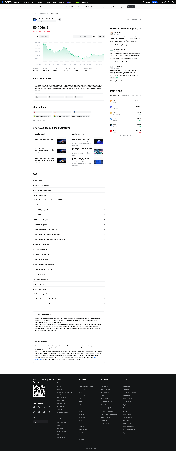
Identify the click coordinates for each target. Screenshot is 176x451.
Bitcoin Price (127, 414)
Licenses (59, 416)
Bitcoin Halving (127, 398)
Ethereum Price (127, 417)
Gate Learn (126, 383)
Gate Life (81, 420)
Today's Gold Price (128, 426)
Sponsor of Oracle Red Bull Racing (64, 393)
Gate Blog (126, 389)
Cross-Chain (105, 423)
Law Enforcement (61, 431)
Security (59, 419)
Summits (59, 434)
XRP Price (126, 420)
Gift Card (81, 423)
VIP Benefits (104, 383)
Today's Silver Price (129, 430)
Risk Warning (60, 400)
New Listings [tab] (126, 95)
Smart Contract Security (108, 405)
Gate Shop (82, 433)
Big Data (125, 405)
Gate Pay (81, 414)
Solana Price (127, 423)
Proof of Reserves (62, 413)
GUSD (58, 425)
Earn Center (82, 395)
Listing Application (106, 402)
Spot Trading (82, 389)
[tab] (128, 19)
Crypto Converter (128, 433)
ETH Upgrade (127, 402)
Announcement (105, 392)
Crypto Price (127, 408)
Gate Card (82, 417)
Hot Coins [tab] (135, 95)
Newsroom (59, 389)
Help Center (104, 398)
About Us (59, 383)
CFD (80, 405)
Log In (148, 2)
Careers (59, 386)
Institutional (104, 386)
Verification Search (107, 411)
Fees (102, 395)
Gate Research (127, 395)
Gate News (126, 386)
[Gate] (7, 2)
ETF (80, 398)
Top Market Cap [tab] (115, 95)
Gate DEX (82, 436)
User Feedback (105, 389)
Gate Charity (83, 430)
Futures (81, 402)
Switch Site (131, 7)
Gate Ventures (61, 437)
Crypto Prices (44, 13)
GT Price (125, 411)
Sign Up (154, 2)
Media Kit (59, 409)
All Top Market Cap (125, 135)
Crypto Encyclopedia (129, 392)
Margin (81, 392)
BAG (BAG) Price (56, 13)
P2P (80, 383)
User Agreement (61, 397)
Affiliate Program (106, 417)
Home (35, 13)
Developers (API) (106, 408)
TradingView (105, 420)
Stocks (81, 408)
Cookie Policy (60, 406)
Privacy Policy (60, 403)
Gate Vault (82, 439)
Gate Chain (59, 428)
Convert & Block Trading (86, 386)
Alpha (80, 411)
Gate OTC (82, 426)
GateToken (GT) (61, 422)
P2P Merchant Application (109, 414)
